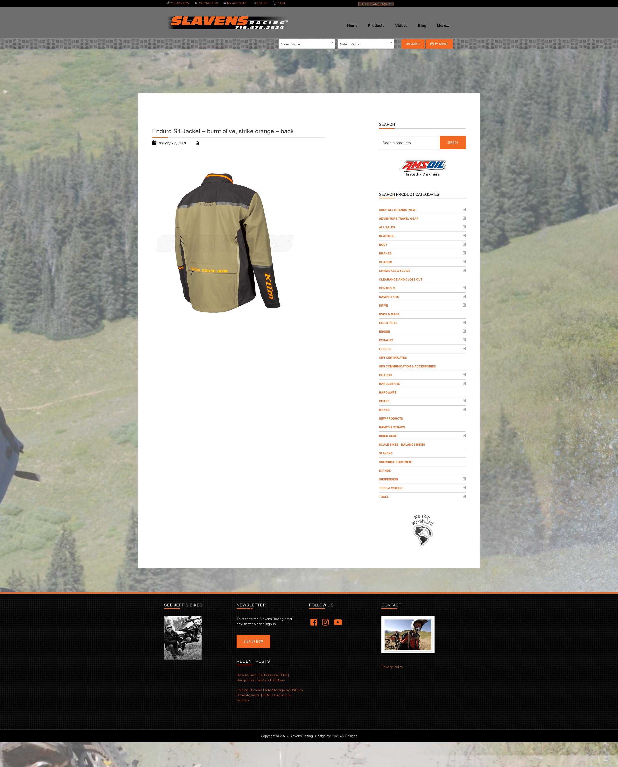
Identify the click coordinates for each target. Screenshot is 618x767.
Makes (384, 410)
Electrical (388, 323)
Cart (281, 3)
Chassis (385, 262)
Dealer (261, 3)
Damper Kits (389, 297)
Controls (387, 288)
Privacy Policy (392, 667)
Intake (384, 401)
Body (383, 244)
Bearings (386, 236)
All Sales (387, 227)
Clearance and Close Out (400, 279)
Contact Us (208, 3)
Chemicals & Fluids (394, 270)
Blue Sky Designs (344, 736)
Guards (385, 375)
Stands (385, 470)
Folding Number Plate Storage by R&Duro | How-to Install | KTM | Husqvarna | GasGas (270, 695)
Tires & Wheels (391, 488)
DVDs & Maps (389, 314)
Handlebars (389, 383)
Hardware (387, 392)
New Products (391, 418)
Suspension (388, 479)
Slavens (386, 453)
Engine (384, 331)
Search (415, 44)
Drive (383, 305)
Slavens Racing (227, 22)
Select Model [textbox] (350, 44)
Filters (385, 349)
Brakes (385, 253)
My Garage (441, 44)
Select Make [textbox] (290, 44)
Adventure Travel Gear (399, 218)
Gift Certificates (393, 357)
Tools (384, 496)
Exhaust (386, 340)
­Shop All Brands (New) (397, 210)
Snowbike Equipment (396, 462)
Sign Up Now (253, 641)
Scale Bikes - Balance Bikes (402, 444)
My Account (237, 3)
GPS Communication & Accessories (407, 366)
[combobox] (307, 44)
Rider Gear (388, 436)
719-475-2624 (180, 3)
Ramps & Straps (392, 427)
